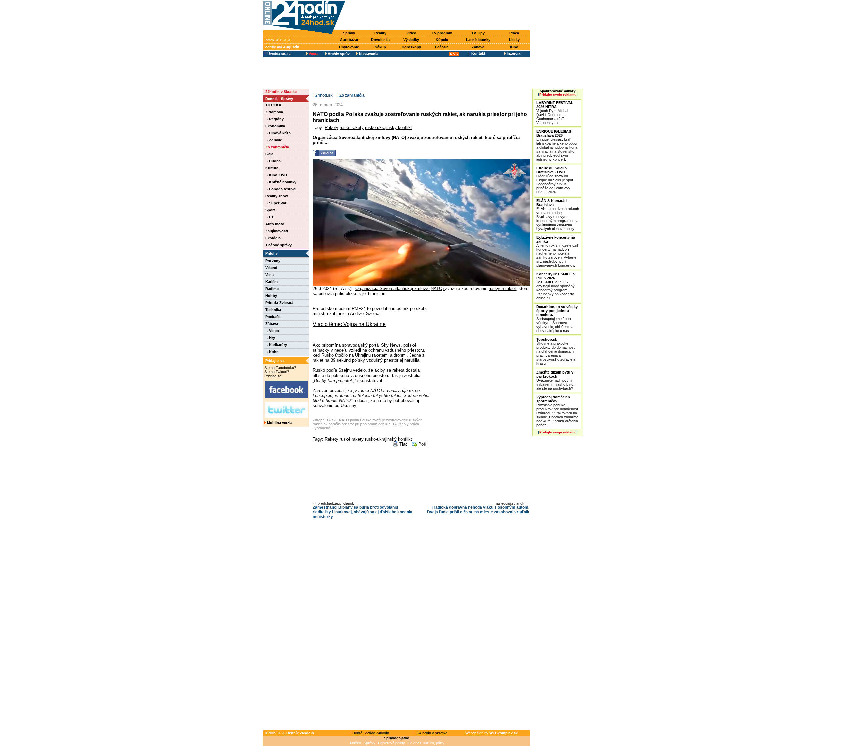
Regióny (276, 119)
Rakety (331, 127)
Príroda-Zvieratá (279, 303)
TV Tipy (478, 33)
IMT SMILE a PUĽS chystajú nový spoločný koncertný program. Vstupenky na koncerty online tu (555, 286)
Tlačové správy (278, 245)
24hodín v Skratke (281, 92)
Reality (380, 33)
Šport (270, 210)
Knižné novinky (282, 182)
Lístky (514, 40)
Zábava (478, 47)
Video (411, 33)
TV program (442, 33)
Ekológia (273, 238)
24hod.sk (323, 95)
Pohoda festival (282, 189)
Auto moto (274, 224)
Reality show (276, 196)
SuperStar (277, 203)
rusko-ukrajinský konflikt (388, 127)
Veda (269, 275)
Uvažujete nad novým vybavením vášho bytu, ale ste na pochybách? (555, 380)
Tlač (403, 444)
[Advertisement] (439, 16)
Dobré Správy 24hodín (370, 733)
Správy (349, 33)
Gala (269, 154)
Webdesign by (491, 733)
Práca (514, 33)
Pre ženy (272, 261)
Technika (273, 310)
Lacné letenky (478, 40)
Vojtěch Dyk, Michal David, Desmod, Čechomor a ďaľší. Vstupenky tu (554, 113)
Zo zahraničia (277, 147)
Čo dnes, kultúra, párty (426, 743)
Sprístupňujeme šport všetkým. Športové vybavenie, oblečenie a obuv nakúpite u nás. (557, 319)
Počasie (442, 47)
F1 (270, 217)
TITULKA (273, 105)
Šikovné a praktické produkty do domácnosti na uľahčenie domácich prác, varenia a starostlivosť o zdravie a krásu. (555, 351)
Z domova (274, 112)
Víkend (271, 268)
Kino (514, 47)
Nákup (380, 47)
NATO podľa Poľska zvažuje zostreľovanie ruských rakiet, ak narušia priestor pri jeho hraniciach (367, 422)
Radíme (272, 289)
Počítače (272, 317)
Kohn (273, 352)
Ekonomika (275, 126)
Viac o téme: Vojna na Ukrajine (349, 324)
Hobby (271, 296)
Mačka (355, 743)
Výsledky (411, 40)
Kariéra (271, 282)
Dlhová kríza (279, 133)
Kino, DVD (277, 175)
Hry (271, 338)
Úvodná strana (278, 54)
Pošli (423, 444)
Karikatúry (277, 345)
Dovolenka (380, 40)
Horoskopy (411, 47)
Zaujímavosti (276, 231)
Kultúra (271, 168)
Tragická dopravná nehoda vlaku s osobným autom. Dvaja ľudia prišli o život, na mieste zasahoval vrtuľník (478, 509)
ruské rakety (352, 127)
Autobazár (349, 40)
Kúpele (442, 40)
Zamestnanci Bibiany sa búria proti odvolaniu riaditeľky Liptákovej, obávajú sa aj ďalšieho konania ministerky (362, 512)
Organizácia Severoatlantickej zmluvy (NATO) (400, 288)
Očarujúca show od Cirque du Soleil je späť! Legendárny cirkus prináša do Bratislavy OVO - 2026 (555, 180)
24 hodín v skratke (431, 733)
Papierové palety (391, 743)
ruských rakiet (502, 288)
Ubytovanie (349, 47)
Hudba (274, 161)
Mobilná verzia (279, 423)
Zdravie (275, 140)
